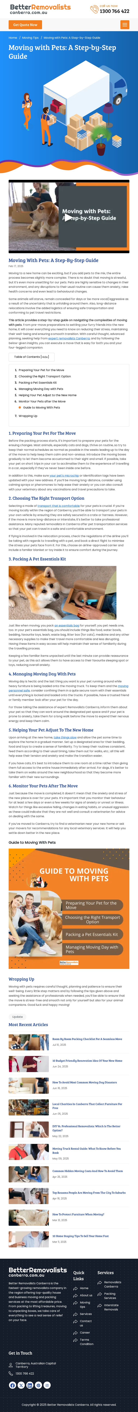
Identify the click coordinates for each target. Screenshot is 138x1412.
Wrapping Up (28, 416)
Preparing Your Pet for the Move (41, 370)
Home (13, 38)
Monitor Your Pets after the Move (42, 401)
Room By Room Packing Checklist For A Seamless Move (87, 1039)
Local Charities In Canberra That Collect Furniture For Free (87, 1106)
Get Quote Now (25, 24)
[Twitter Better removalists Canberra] (21, 1385)
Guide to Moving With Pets (41, 407)
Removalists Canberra (112, 1284)
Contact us (86, 1323)
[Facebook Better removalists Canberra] (12, 1385)
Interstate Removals (111, 1307)
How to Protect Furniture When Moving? (78, 1214)
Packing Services (110, 1296)
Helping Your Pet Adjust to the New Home (48, 395)
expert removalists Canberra (69, 338)
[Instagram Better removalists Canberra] (47, 1385)
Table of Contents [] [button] (31, 357)
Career (85, 1333)
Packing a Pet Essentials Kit (38, 383)
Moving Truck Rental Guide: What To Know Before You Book (86, 1150)
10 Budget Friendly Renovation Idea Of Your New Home (87, 1060)
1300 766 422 (25, 1373)
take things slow (65, 737)
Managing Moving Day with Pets (41, 389)
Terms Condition (86, 1342)
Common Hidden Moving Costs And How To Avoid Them (87, 1171)
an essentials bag (66, 625)
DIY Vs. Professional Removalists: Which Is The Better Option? (86, 1128)
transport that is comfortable (59, 506)
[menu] (124, 24)
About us (86, 1295)
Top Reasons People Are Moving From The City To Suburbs (89, 1192)
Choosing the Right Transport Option (45, 376)
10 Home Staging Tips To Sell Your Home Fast (80, 1236)
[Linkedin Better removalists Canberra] (29, 1385)
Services (86, 1314)
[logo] (40, 9)
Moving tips (30, 38)
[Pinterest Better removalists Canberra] (38, 1385)
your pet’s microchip (64, 476)
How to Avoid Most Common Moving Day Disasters (84, 1082)
